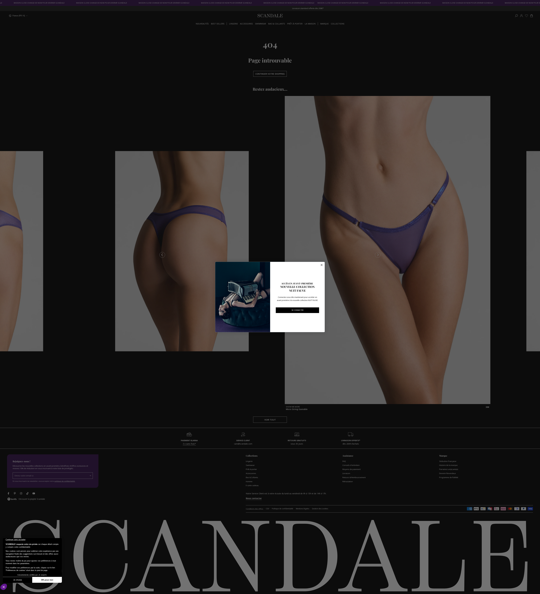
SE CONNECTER (297, 310)
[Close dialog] (322, 265)
